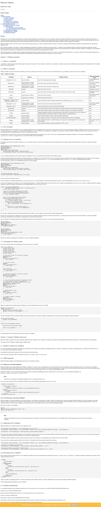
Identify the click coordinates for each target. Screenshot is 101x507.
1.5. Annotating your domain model (11, 22)
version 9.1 (74, 505)
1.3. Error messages (7, 20)
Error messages (33, 160)
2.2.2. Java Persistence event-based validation (16, 28)
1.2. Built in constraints (8, 19)
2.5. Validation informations (9, 32)
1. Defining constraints (5, 16)
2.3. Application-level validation (10, 30)
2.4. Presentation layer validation (10, 31)
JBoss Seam (7, 481)
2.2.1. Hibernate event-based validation (14, 27)
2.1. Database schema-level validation (11, 25)
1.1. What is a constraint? (8, 17)
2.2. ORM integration (8, 26)
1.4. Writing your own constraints (10, 21)
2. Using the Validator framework (8, 23)
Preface (2, 15)
